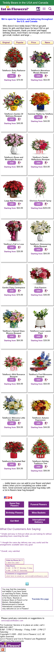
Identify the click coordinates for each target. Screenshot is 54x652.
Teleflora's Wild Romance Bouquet (13, 375)
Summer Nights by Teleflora (40, 114)
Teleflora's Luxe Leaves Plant (40, 332)
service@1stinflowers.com (36, 576)
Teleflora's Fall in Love (14, 244)
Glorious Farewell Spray (40, 201)
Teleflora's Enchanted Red (13, 461)
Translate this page (40, 599)
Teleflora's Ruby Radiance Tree (13, 71)
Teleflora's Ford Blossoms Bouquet (40, 375)
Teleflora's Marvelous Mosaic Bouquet (40, 71)
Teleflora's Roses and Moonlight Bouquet (13, 158)
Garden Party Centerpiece (13, 288)
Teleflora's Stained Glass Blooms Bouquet (14, 332)
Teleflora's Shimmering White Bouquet (40, 245)
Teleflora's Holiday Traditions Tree (40, 462)
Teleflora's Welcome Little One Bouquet (13, 419)
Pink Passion (40, 288)
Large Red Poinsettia (13, 201)
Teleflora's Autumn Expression (40, 419)
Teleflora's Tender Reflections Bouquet (40, 158)
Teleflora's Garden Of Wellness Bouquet (13, 115)
